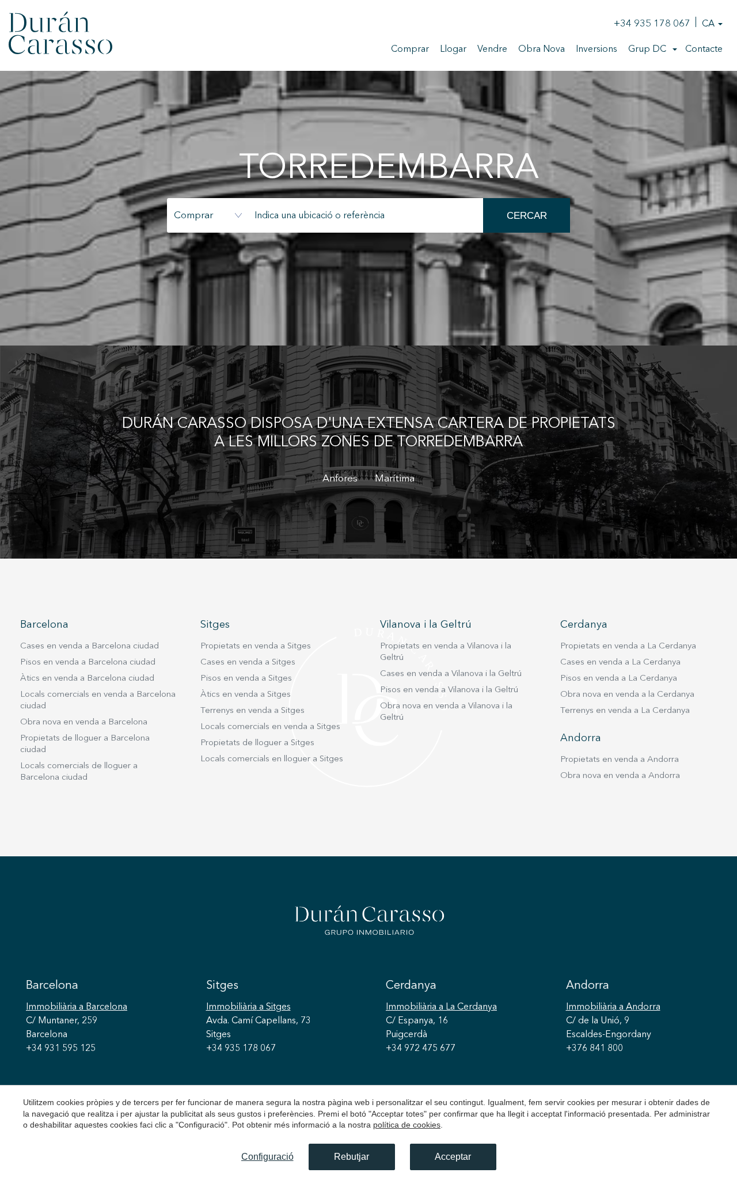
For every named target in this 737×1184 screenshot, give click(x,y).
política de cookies (406, 1124)
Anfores (340, 479)
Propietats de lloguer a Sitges (257, 743)
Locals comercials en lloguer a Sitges (271, 759)
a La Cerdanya (441, 1007)
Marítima (395, 479)
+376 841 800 (594, 1048)
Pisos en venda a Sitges (246, 678)
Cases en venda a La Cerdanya (620, 662)
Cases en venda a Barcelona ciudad (89, 646)
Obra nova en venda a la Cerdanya (627, 694)
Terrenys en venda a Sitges (252, 711)
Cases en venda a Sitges (247, 662)
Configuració (267, 1157)
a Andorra (613, 1007)
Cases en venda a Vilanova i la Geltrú (451, 674)
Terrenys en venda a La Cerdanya (625, 711)
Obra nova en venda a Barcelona (83, 722)
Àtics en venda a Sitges (245, 694)
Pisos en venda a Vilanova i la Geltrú (449, 690)
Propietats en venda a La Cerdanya (628, 646)
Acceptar (453, 1157)
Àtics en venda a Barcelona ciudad (87, 678)
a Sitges (248, 1007)
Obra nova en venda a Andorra (620, 776)
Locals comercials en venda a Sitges (270, 727)
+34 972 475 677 (420, 1048)
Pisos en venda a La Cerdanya (618, 678)
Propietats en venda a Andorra (619, 760)
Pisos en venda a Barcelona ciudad (87, 662)
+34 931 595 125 (61, 1048)
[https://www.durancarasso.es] (60, 35)
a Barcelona (76, 1007)
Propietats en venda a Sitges (255, 646)
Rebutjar (351, 1157)
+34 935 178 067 (652, 24)
